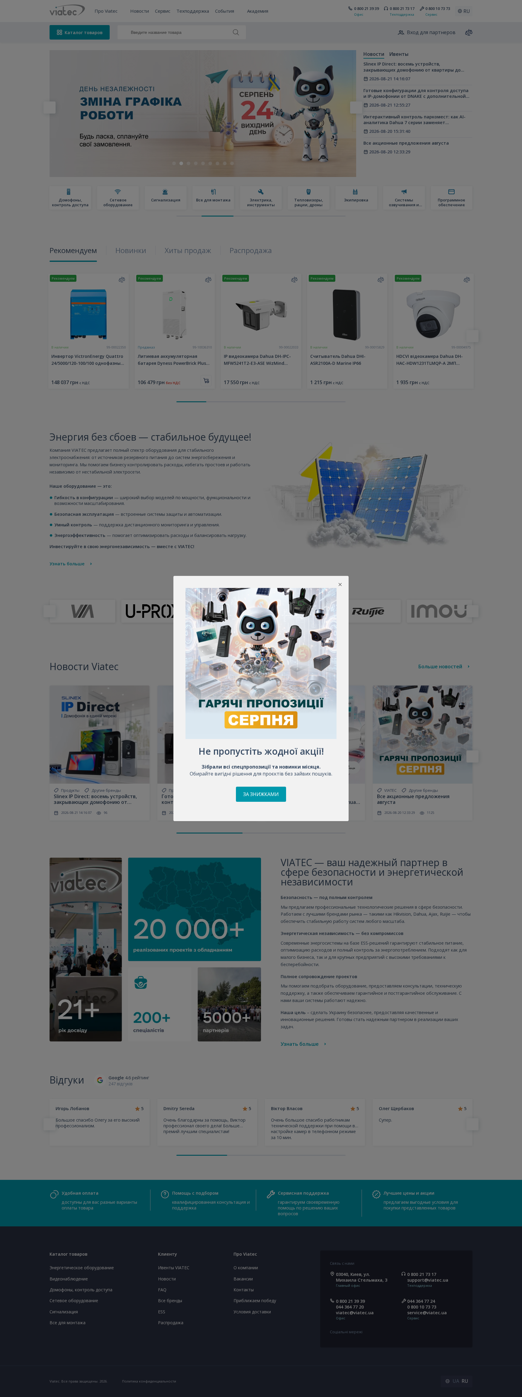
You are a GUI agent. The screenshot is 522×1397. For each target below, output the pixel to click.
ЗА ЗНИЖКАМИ (261, 794)
